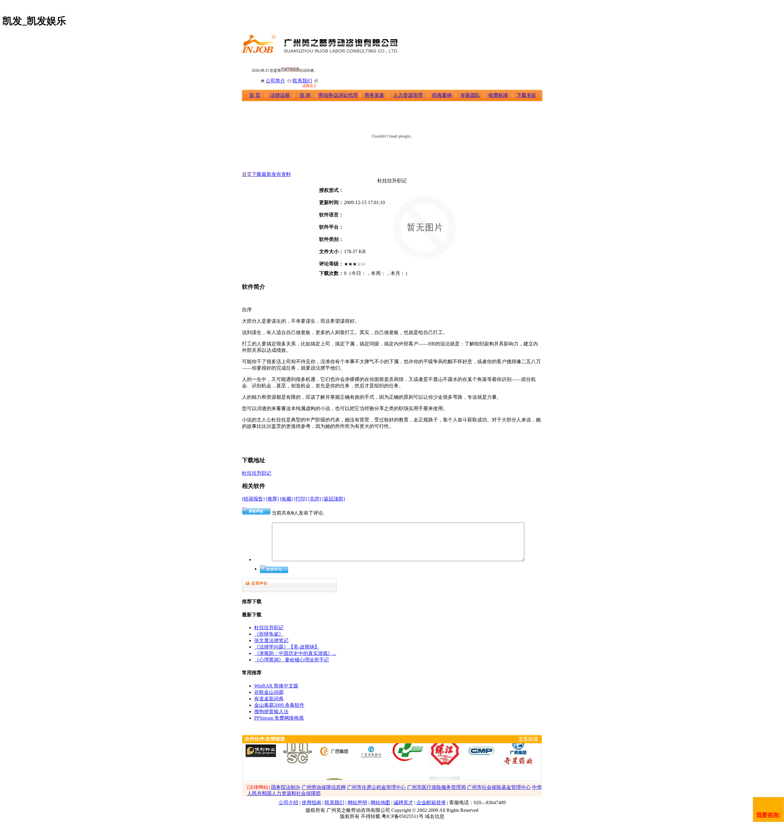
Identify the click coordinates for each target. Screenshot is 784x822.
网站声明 (357, 802)
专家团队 (470, 95)
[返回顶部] (333, 498)
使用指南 (311, 802)
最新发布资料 (276, 174)
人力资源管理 (408, 95)
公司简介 (275, 80)
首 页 (254, 95)
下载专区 (526, 95)
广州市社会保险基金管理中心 (499, 787)
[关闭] (314, 498)
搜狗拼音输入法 (271, 711)
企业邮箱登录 (431, 802)
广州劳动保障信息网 (324, 787)
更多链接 (528, 738)
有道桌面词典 (269, 698)
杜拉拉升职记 (256, 473)
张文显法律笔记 (271, 640)
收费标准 (498, 95)
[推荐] (272, 498)
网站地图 (380, 802)
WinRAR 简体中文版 (276, 685)
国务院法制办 (285, 787)
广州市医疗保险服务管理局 (436, 787)
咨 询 (305, 95)
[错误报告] (253, 498)
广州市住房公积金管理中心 (376, 787)
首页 (247, 174)
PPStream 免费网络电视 (279, 718)
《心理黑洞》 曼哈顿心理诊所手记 (291, 659)
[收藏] (286, 498)
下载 (257, 174)
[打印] (300, 498)
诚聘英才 (403, 802)
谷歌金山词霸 (269, 692)
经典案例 (442, 95)
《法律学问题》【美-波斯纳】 (286, 646)
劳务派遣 (374, 95)
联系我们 (302, 80)
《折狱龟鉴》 (269, 634)
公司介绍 (288, 802)
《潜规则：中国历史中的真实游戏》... (295, 653)
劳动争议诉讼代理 (338, 95)
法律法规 (280, 95)
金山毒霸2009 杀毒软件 (279, 705)
